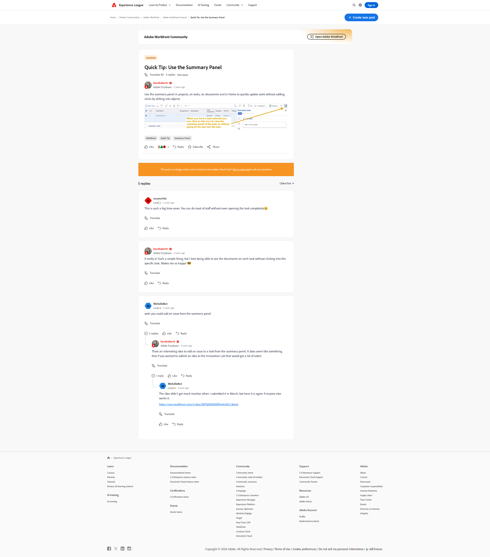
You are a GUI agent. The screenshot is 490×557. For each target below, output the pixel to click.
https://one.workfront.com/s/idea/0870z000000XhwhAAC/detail (198, 404)
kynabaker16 (160, 82)
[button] (361, 17)
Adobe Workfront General (175, 17)
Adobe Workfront (151, 17)
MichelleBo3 (160, 303)
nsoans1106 (160, 198)
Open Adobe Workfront (329, 36)
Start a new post (241, 169)
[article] (215, 214)
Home (113, 17)
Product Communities (129, 17)
